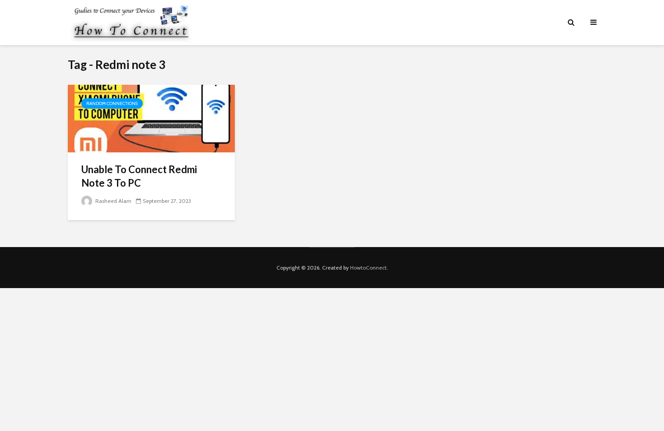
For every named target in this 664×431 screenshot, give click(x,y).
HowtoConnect (368, 267)
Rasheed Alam (112, 200)
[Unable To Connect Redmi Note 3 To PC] (151, 118)
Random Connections (112, 103)
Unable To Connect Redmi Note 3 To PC (139, 176)
